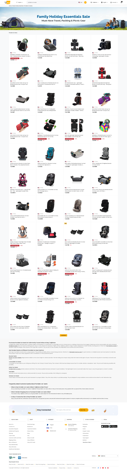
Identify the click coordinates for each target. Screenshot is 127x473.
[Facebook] (98, 468)
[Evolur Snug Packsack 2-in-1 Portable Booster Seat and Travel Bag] (22, 260)
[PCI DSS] (12, 458)
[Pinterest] (108, 468)
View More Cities (87, 442)
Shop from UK (21, 464)
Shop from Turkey (70, 464)
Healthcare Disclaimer (14, 449)
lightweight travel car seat (76, 352)
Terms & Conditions (52, 468)
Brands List (30, 426)
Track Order (12, 435)
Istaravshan (86, 433)
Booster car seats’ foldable (15, 357)
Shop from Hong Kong (40, 464)
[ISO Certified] (22, 457)
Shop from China (60, 464)
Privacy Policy (62, 468)
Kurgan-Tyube (86, 431)
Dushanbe (85, 424)
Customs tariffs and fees (15, 438)
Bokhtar (85, 440)
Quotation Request (13, 428)
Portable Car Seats (28, 5)
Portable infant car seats (15, 369)
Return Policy (30, 431)
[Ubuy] (7, 2)
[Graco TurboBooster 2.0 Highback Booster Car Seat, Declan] (104, 153)
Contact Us (11, 426)
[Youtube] (103, 468)
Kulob (84, 428)
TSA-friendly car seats (111, 346)
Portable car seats (13, 346)
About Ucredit (30, 438)
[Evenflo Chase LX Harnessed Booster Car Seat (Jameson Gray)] (77, 316)
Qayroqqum (86, 438)
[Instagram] (100, 468)
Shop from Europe (80, 464)
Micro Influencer (13, 442)
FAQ (28, 435)
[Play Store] (113, 426)
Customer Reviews (31, 428)
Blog (28, 433)
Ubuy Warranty (12, 447)
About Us (11, 424)
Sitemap (11, 433)
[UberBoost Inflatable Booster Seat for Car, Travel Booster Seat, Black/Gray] (50, 45)
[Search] (85, 2)
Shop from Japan (29, 464)
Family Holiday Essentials (17, 5)
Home (10, 5)
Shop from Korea (51, 464)
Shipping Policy (12, 440)
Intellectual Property (14, 431)
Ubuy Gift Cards (31, 442)
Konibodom (85, 435)
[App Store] (105, 426)
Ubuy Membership (13, 444)
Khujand (85, 426)
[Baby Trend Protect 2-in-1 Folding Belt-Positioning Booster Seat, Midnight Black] (50, 99)
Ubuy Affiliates (30, 440)
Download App (31, 424)
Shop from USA (12, 464)
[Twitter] (105, 468)
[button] (94, 2)
